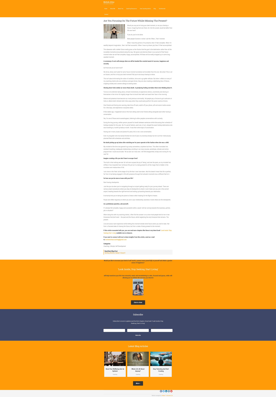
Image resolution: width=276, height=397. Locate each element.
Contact (106, 14)
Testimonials (162, 8)
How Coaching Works (145, 8)
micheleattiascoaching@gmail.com (115, 240)
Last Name (153, 327)
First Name (130, 327)
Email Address (107, 327)
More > (138, 383)
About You (120, 8)
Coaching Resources (131, 8)
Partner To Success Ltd (167, 395)
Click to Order (138, 302)
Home (105, 8)
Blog (155, 8)
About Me (112, 8)
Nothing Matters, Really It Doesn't (115, 253)
